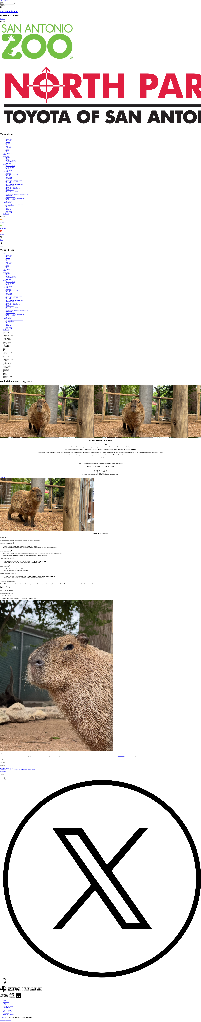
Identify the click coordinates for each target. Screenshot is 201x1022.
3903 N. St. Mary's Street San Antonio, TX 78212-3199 (7, 769)
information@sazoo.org (29, 769)
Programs (5, 171)
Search (1, 2)
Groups (8, 142)
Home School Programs (12, 181)
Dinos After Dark (10, 166)
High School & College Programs (14, 184)
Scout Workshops (10, 183)
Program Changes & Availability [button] (9, 573)
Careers (8, 208)
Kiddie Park (6, 214)
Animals (5, 154)
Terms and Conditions (8, 1014)
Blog (7, 150)
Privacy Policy (121, 756)
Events (5, 164)
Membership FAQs (8, 1006)
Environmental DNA (11, 199)
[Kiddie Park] (21, 991)
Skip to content (3, 0)
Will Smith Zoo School (12, 174)
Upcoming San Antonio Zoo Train (14, 204)
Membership (9, 139)
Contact (5, 1003)
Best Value (2, 19)
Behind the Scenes (10, 160)
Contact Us (3, 771)
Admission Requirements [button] (7, 543)
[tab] (100, 538)
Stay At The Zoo (10, 144)
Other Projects (9, 201)
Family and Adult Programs (13, 188)
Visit (4, 137)
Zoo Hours (9, 146)
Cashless (8, 152)
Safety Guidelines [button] (5, 566)
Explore (8, 157)
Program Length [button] (5, 537)
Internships (9, 211)
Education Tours (10, 185)
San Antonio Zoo (9, 11)
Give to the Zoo (7, 202)
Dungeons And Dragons (12, 191)
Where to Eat (9, 143)
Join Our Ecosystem (8, 1012)
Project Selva (9, 195)
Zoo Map (8, 147)
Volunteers (9, 207)
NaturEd (8, 173)
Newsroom (6, 1002)
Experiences (6, 156)
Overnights (9, 178)
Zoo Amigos (9, 212)
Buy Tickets (9, 140)
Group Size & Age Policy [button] (7, 558)
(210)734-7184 (19, 769)
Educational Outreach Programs (14, 180)
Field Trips (9, 175)
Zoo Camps (9, 177)
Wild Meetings (10, 190)
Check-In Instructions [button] (6, 551)
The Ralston (9, 170)
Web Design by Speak (5, 1020)
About (7, 149)
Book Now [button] (3, 477)
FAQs (4, 1004)
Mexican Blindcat (10, 197)
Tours (7, 159)
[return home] (37, 59)
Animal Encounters (11, 161)
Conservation (6, 192)
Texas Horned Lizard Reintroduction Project (17, 194)
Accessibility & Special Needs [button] (8, 581)
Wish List (8, 209)
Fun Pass (8, 163)
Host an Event (9, 168)
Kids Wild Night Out (11, 187)
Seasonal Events (10, 167)
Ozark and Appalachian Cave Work (15, 198)
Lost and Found (7, 1010)
